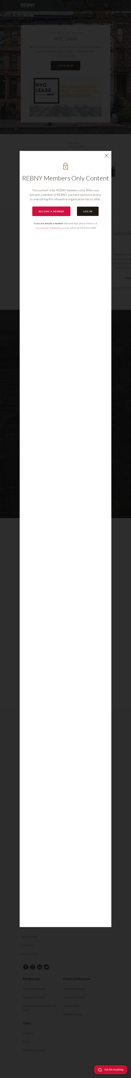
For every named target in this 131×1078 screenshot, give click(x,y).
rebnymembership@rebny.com (50, 227)
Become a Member (51, 211)
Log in (87, 211)
